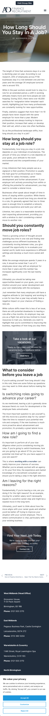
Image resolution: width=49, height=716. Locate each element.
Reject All (24, 711)
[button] (45, 10)
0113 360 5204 (14, 636)
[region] (24, 695)
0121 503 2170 (14, 611)
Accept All (24, 698)
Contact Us (24, 549)
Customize (24, 704)
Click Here (24, 356)
